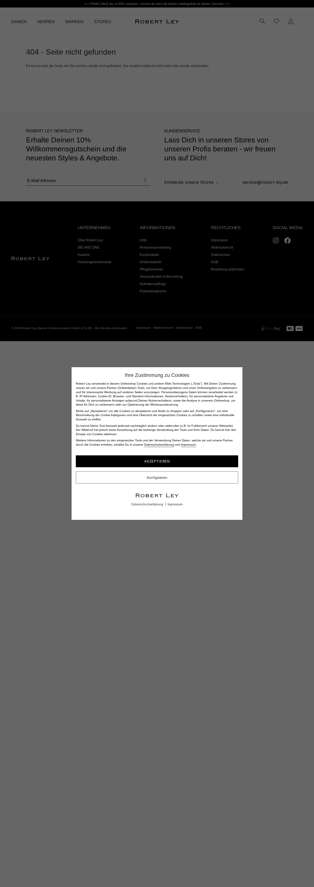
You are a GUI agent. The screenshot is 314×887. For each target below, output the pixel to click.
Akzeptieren (157, 461)
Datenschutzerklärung (159, 444)
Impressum (188, 444)
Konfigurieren (157, 477)
